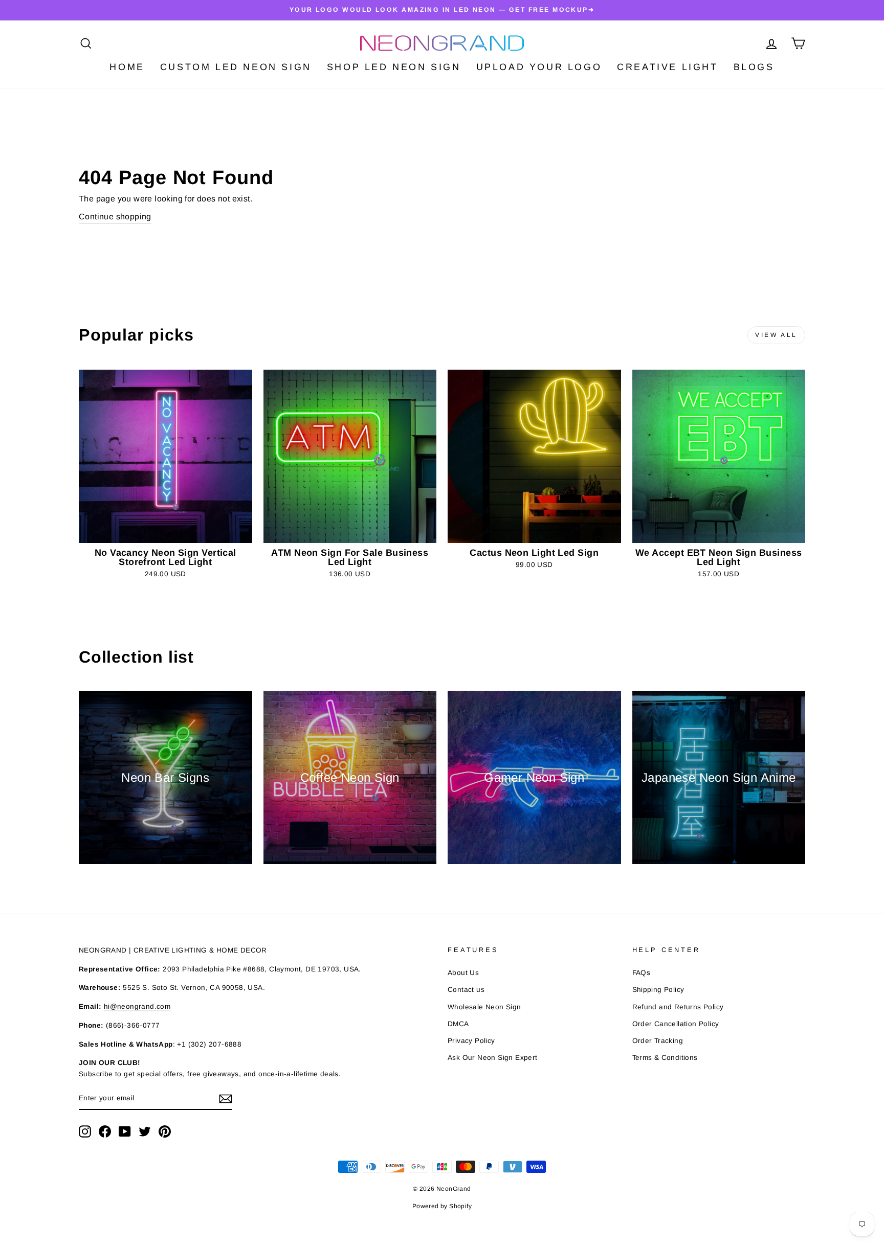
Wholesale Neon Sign (484, 1007)
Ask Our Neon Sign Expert (493, 1057)
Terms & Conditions (665, 1057)
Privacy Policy (471, 1041)
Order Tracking (657, 1041)
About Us (463, 973)
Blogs (754, 67)
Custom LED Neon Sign (236, 67)
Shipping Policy (658, 989)
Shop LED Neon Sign (394, 67)
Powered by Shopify (442, 1206)
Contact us (466, 989)
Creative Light (667, 67)
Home (126, 67)
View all (776, 334)
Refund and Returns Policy (678, 1007)
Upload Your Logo (539, 67)
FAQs (641, 973)
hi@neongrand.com (137, 1006)
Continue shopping (115, 216)
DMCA (458, 1024)
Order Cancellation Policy (675, 1024)
